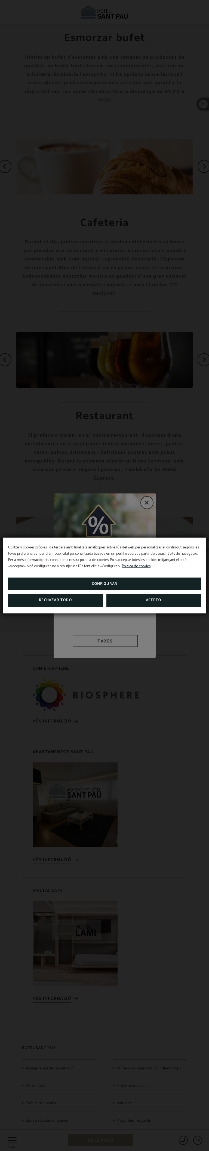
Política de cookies (136, 566)
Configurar (104, 584)
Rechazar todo (55, 600)
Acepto (153, 600)
